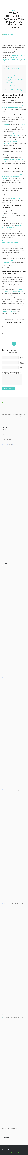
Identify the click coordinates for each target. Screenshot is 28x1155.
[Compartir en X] (4, 326)
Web (21, 367)
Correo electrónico (22, 364)
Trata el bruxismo (11, 82)
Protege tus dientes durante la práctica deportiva (16, 80)
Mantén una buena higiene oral (14, 72)
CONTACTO (4, 434)
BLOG (3, 436)
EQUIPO (4, 432)
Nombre (22, 358)
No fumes (10, 77)
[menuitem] (24, 3)
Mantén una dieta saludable (13, 75)
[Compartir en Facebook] (4, 324)
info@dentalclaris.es (9, 678)
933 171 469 (7, 566)
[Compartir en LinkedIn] (4, 333)
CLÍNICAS (4, 429)
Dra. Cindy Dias (20, 319)
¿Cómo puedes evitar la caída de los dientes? (12, 69)
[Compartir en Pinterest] (4, 331)
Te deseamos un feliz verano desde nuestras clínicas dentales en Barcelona (14, 90)
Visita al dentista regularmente (14, 73)
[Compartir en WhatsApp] (4, 329)
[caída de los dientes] (14, 38)
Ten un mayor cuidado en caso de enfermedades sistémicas (15, 84)
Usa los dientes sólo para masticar (15, 87)
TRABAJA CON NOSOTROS (8, 439)
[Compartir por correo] (4, 336)
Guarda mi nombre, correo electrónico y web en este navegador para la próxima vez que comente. (12, 373)
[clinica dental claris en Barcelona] (11, 3)
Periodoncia (14, 10)
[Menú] (24, 3)
